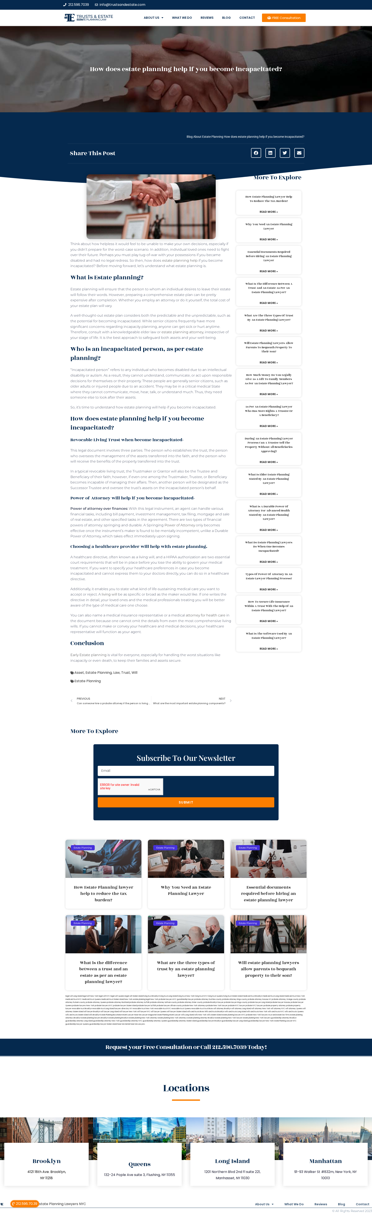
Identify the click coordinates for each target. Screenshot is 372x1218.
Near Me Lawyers (137, 1024)
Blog (226, 18)
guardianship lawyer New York (260, 1021)
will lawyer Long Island (110, 1011)
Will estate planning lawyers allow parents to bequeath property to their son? (268, 347)
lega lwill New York (90, 996)
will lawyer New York (128, 1011)
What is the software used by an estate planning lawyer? (269, 636)
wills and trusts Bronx (195, 1011)
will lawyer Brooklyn (92, 1011)
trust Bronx (208, 1008)
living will (109, 594)
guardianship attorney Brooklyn (283, 1018)
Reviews (207, 18)
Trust (125, 672)
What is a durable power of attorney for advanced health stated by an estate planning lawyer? (269, 512)
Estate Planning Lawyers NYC (61, 1203)
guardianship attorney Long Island (79, 1021)
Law (116, 672)
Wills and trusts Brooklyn (214, 1011)
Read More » (269, 212)
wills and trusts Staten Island (76, 1015)
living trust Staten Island (232, 996)
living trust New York (186, 996)
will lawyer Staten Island (177, 1011)
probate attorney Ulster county (190, 1002)
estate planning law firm (92, 19)
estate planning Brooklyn (118, 1018)
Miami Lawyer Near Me (131, 1015)
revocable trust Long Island (103, 1008)
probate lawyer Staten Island (125, 1005)
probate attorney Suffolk (139, 1002)
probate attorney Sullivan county (163, 1002)
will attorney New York (260, 1008)
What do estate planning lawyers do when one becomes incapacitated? (268, 546)
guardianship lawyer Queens (77, 1024)
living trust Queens (215, 996)
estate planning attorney (182, 332)
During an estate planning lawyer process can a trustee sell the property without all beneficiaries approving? (269, 444)
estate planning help (180, 260)
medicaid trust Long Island (273, 996)
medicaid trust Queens (91, 999)
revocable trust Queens (181, 1008)
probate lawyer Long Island (259, 1002)
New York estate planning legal (137, 999)
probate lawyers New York (83, 1005)
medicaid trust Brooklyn (252, 996)
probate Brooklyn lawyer (213, 1002)
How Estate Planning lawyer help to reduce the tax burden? (268, 199)
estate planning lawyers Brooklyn (94, 1018)
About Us (151, 18)
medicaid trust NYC (73, 999)
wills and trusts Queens (294, 1011)
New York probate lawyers (161, 999)
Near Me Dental (123, 1024)
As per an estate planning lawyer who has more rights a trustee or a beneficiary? (269, 411)
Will (134, 672)
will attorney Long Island (241, 1008)
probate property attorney (275, 1005)
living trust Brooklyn (151, 996)
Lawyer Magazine (149, 1015)
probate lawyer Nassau (280, 1002)
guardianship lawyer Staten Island (103, 1024)
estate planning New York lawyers (257, 1018)
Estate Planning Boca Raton (111, 1015)
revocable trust (197, 1008)
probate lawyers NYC (104, 1005)
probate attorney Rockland (118, 1002)
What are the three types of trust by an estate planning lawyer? (268, 317)
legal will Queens (117, 996)
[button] (256, 153)
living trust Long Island (168, 996)
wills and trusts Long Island (235, 1011)
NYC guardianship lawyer (183, 999)
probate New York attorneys (194, 1005)
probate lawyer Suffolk (146, 1005)
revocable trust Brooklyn (82, 1008)
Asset (79, 672)
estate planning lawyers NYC (233, 1015)
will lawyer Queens (158, 1011)
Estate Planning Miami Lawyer (169, 1015)
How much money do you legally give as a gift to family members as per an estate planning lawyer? (269, 379)
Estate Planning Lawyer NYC (285, 1021)
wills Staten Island (214, 1015)
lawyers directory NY (124, 1008)
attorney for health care (205, 615)
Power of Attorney (179, 525)
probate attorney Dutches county (208, 999)
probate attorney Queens (96, 1002)
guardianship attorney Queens (155, 1021)
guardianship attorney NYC (131, 1021)
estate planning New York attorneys (172, 1018)
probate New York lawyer (217, 1005)
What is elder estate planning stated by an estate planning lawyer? (269, 478)
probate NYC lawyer (236, 1005)
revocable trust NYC (162, 1008)
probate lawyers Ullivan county (169, 1005)
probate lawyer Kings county (236, 1002)
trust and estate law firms (279, 1015)
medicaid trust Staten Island (112, 999)
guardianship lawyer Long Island (235, 1021)
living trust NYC (201, 996)
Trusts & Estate (95, 16)
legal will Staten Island (134, 996)
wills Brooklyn (94, 1015)
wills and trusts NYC (276, 1011)
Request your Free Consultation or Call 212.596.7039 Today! (186, 1047)
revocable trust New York (143, 1008)
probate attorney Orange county (285, 999)
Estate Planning (98, 672)
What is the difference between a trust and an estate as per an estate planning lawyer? (268, 288)
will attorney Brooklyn (222, 1008)
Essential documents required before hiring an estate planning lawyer (269, 256)
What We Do (182, 18)
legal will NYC (104, 996)
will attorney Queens (293, 1008)
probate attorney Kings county (234, 999)
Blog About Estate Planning (205, 136)
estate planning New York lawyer (228, 1018)
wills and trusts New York (257, 1011)
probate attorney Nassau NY (259, 999)
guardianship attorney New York (106, 1021)
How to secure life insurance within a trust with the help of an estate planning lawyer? (269, 606)
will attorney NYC (278, 1008)
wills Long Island (187, 1015)
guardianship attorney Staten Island (182, 1021)
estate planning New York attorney (143, 1018)
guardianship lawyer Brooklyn (209, 1021)
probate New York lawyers (257, 1015)
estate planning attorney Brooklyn (201, 1018)
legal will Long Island (73, 996)
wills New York (200, 1015)
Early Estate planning (88, 655)
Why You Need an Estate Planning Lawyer (268, 226)
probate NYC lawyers (254, 1005)
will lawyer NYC (143, 1011)
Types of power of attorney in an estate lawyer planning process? (268, 576)
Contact (247, 18)
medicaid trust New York (294, 996)
